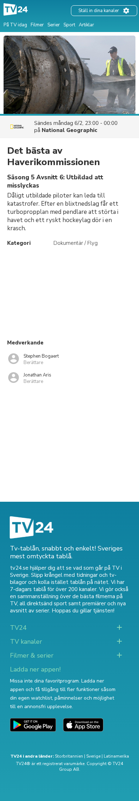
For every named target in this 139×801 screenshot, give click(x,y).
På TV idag (15, 25)
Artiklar (86, 25)
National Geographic (69, 130)
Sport (69, 25)
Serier (53, 25)
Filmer (37, 25)
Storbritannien (69, 756)
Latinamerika (116, 756)
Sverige (93, 756)
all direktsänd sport (43, 603)
